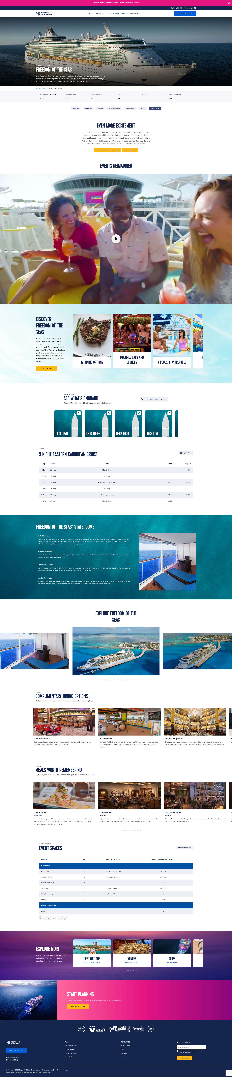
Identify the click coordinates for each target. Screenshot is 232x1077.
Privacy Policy (35, 1072)
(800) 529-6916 (178, 8)
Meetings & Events (71, 1046)
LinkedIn (123, 1057)
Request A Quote (16, 1051)
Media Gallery (130, 108)
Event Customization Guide (107, 150)
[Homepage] (44, 14)
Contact (187, 8)
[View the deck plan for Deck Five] (169, 413)
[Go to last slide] (74, 651)
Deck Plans (88, 108)
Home (38, 88)
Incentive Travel (70, 1049)
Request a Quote (185, 14)
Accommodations (114, 108)
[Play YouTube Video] (116, 239)
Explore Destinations (92, 962)
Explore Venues (131, 962)
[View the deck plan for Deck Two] (79, 413)
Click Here (135, 3)
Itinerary (100, 108)
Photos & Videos (126, 1046)
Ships (123, 13)
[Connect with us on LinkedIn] (195, 8)
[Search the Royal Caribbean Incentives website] (192, 8)
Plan (88, 13)
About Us (124, 1053)
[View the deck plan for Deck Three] (109, 413)
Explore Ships (172, 962)
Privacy (65, 1070)
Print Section (185, 848)
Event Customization (71, 1057)
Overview (76, 108)
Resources (134, 13)
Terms (59, 1070)
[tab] (120, 372)
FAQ (122, 1049)
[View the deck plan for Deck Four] (139, 413)
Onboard (98, 13)
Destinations (112, 13)
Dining (143, 108)
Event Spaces (155, 108)
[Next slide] (201, 341)
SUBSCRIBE (184, 1058)
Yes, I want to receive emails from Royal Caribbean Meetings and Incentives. (191, 1051)
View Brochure (130, 150)
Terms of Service (45, 1072)
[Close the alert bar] (229, 3)
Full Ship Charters (70, 1053)
